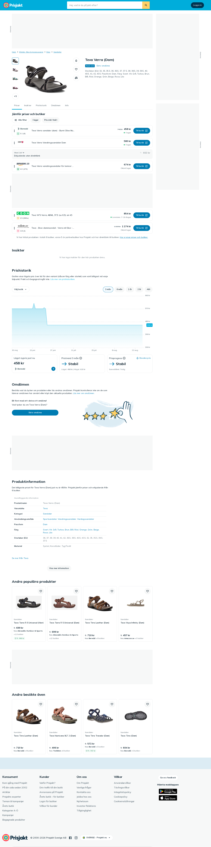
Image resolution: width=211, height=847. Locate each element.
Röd (76, 529)
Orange (83, 529)
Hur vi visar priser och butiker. (134, 237)
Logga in (197, 5)
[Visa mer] (14, 131)
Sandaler (58, 52)
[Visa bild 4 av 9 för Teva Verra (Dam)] (15, 87)
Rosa (45, 532)
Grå (54, 529)
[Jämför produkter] (76, 78)
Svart (45, 529)
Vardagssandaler (85, 519)
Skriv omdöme (103, 65)
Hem (14, 52)
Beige (96, 529)
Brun (67, 529)
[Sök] (146, 5)
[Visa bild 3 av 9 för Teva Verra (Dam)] (15, 78)
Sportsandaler (50, 519)
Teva (45, 508)
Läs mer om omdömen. (84, 393)
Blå (71, 529)
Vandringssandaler (67, 519)
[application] (82, 323)
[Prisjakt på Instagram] (76, 837)
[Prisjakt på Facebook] (70, 837)
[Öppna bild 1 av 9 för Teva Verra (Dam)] (46, 79)
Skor (48, 52)
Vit (50, 529)
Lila (50, 532)
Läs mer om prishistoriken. (63, 279)
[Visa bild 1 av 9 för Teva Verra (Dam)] (15, 61)
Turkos (60, 529)
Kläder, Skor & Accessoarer (31, 52)
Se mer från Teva (20, 558)
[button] (15, 96)
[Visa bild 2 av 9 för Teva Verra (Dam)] (15, 69)
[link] (29, 614)
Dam (45, 524)
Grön (90, 529)
